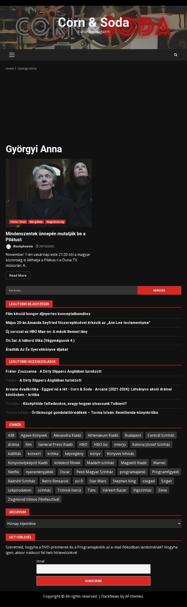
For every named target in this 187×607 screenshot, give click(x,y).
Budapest (133, 435)
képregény (74, 453)
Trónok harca (69, 490)
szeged (149, 481)
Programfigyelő (165, 471)
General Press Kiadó (55, 444)
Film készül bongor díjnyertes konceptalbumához (48, 314)
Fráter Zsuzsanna (21, 371)
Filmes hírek (18, 221)
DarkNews (110, 596)
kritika (52, 453)
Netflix (13, 471)
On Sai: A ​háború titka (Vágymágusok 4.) (40, 340)
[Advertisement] (93, 105)
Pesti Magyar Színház (94, 471)
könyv (95, 453)
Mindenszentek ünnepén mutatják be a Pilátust (49, 193)
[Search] (175, 55)
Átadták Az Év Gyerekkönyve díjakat (37, 349)
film (29, 444)
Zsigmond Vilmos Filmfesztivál (33, 499)
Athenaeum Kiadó (103, 435)
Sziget (166, 481)
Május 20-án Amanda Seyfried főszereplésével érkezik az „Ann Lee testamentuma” (78, 323)
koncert (34, 453)
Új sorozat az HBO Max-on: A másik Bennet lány (46, 331)
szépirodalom (19, 490)
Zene (162, 490)
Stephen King (124, 481)
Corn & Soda (93, 22)
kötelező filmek (67, 462)
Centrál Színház (161, 435)
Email (40, 561)
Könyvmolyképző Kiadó (28, 462)
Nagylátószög (55, 221)
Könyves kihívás (120, 453)
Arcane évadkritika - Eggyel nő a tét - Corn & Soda (49, 389)
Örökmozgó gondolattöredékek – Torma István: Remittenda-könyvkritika (95, 412)
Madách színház (100, 462)
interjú (120, 444)
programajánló (132, 471)
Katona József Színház (151, 444)
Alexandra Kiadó (67, 435)
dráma (13, 444)
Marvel (159, 462)
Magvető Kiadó (134, 462)
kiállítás (14, 453)
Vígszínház (142, 490)
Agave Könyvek (34, 435)
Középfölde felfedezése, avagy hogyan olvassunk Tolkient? (75, 403)
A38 (11, 435)
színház (44, 490)
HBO (83, 444)
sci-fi (79, 481)
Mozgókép (36, 221)
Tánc (92, 490)
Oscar (65, 471)
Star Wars (97, 481)
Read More (17, 275)
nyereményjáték (39, 471)
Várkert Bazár (115, 490)
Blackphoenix (23, 246)
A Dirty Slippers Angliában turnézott (70, 371)
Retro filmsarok (55, 481)
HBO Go (101, 444)
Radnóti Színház (21, 481)
